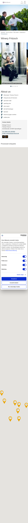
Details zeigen (20, 274)
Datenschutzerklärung (11, 250)
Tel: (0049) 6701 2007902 (8, 131)
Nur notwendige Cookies (14, 286)
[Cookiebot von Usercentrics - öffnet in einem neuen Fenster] (20, 235)
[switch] (24, 261)
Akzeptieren (14, 278)
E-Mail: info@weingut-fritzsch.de (10, 133)
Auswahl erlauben (14, 282)
